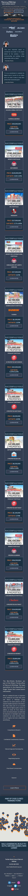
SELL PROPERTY (18, 11)
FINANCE (7, 875)
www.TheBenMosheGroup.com (14, 867)
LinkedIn (13, 882)
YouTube (16, 889)
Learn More (14, 132)
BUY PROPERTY (8, 11)
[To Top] (14, 856)
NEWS (13, 875)
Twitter (19, 885)
